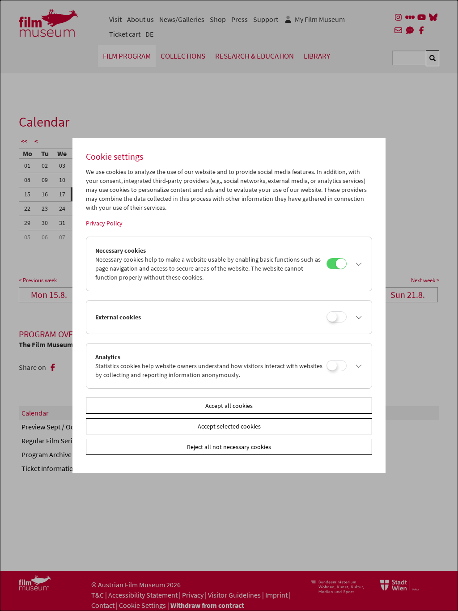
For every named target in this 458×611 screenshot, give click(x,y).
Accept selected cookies (229, 426)
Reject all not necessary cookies (229, 447)
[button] (357, 263)
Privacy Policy (104, 223)
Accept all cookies (229, 406)
